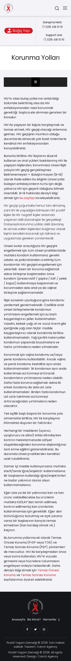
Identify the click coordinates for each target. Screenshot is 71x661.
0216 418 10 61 (54, 27)
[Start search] (57, 8)
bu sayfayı (27, 198)
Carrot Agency (47, 647)
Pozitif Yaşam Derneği (22, 643)
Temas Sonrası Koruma (38, 575)
